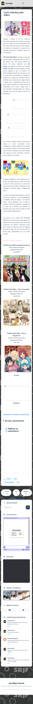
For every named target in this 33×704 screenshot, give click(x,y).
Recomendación (9, 482)
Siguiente (25, 493)
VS (18, 482)
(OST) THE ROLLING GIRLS (14, 13)
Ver (8, 626)
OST (15, 478)
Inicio (16, 493)
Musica (9, 478)
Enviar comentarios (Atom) (16, 498)
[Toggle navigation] (23, 3)
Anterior (7, 493)
